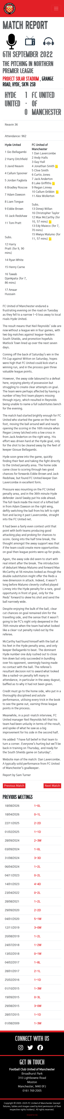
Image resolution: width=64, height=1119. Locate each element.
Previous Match (14, 785)
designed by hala (32, 1115)
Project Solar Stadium (21, 79)
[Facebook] (41, 1049)
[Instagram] (22, 1049)
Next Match (52, 785)
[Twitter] (32, 1049)
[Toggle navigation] (56, 8)
